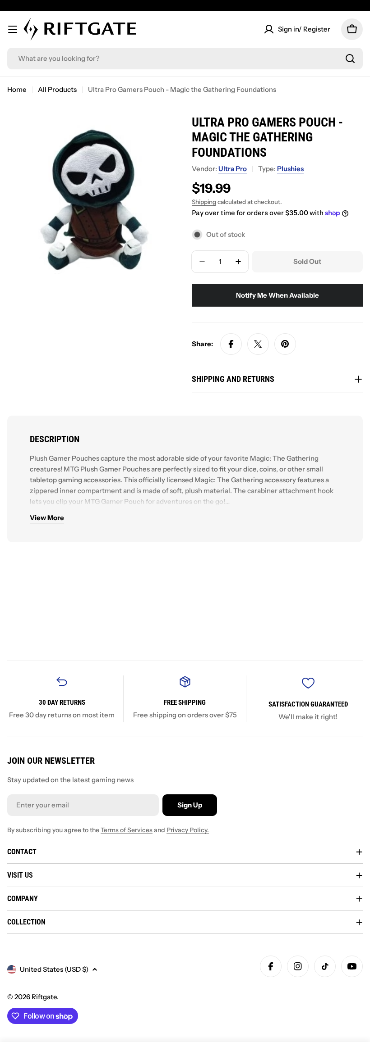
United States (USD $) (54, 969)
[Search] (350, 58)
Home (17, 89)
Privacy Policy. (187, 830)
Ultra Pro (232, 168)
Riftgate (44, 996)
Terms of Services (127, 830)
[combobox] (185, 58)
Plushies (290, 168)
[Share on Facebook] (231, 344)
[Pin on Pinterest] (285, 344)
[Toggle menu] (12, 29)
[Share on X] (258, 344)
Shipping (204, 201)
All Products (57, 89)
